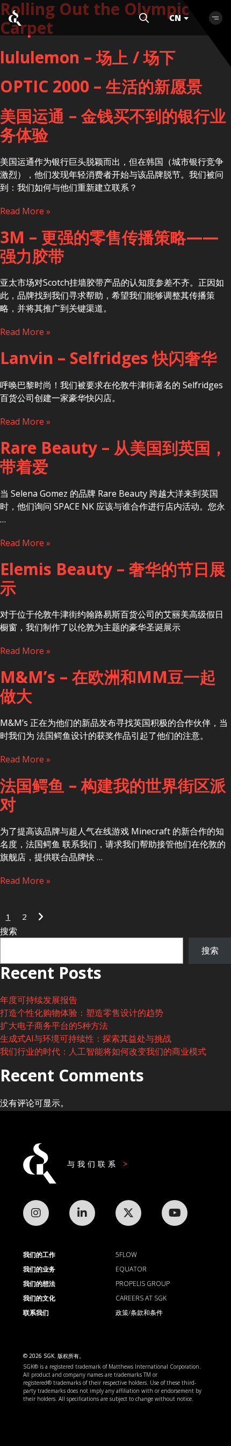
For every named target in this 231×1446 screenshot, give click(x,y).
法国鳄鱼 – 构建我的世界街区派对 (113, 794)
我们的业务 (39, 1269)
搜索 (8, 931)
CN (175, 17)
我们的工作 (39, 1254)
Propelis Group (143, 1283)
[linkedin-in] (82, 1213)
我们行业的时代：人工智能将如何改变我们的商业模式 (103, 1051)
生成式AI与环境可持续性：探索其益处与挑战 (85, 1038)
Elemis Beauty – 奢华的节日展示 (113, 578)
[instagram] (36, 1213)
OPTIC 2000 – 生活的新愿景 (101, 86)
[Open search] (144, 18)
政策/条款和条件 (139, 1312)
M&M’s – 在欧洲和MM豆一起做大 (108, 686)
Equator (131, 1269)
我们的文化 (39, 1298)
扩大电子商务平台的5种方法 (54, 1025)
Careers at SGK (141, 1298)
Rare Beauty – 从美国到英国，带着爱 (113, 457)
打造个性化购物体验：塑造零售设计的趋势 (81, 1013)
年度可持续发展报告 (38, 1000)
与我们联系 (95, 1164)
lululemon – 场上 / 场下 (88, 57)
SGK (15, 18)
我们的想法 (39, 1283)
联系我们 (36, 1312)
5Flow (126, 1254)
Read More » (25, 211)
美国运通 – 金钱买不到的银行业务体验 (113, 125)
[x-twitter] (128, 1213)
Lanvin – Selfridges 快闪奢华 (108, 358)
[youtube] (174, 1213)
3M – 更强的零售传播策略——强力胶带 (109, 246)
